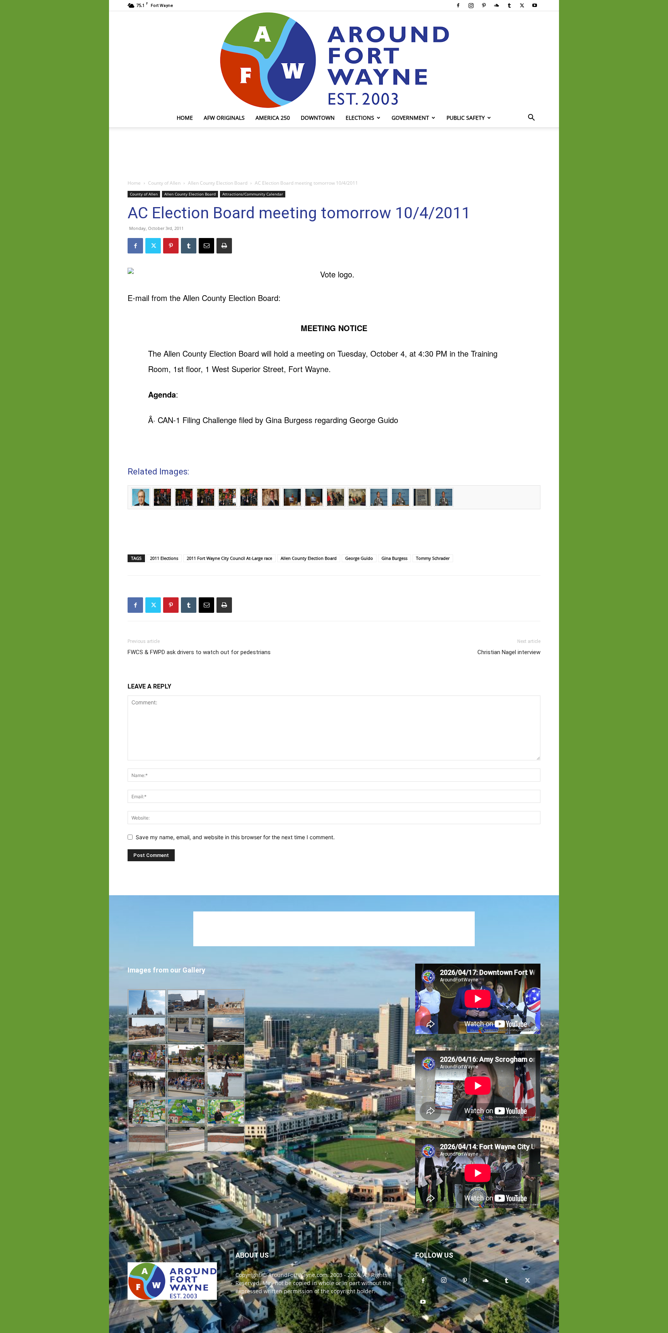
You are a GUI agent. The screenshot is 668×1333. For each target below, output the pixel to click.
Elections (360, 117)
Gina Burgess (394, 558)
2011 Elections (164, 558)
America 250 (273, 117)
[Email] (206, 245)
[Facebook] (458, 5)
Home (185, 117)
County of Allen (164, 183)
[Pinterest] (483, 5)
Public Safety (465, 117)
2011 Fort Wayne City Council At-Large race (229, 558)
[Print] (224, 245)
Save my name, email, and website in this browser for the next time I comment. (235, 837)
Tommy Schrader (433, 558)
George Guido (359, 558)
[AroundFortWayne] (334, 60)
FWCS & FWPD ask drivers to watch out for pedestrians (199, 652)
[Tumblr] (509, 5)
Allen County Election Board (217, 183)
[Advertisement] (334, 153)
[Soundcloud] (496, 5)
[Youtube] (534, 5)
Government (410, 117)
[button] (531, 118)
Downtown (318, 117)
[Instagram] (471, 5)
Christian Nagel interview (508, 652)
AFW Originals (224, 117)
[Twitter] (522, 5)
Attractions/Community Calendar (252, 194)
